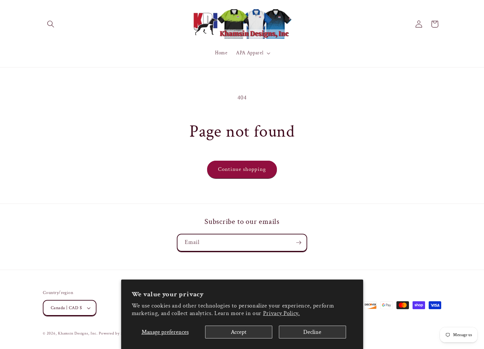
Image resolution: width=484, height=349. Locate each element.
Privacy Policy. (281, 313)
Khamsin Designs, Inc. (77, 333)
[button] (51, 24)
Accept (239, 332)
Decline (312, 332)
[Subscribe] (299, 243)
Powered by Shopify (116, 333)
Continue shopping (242, 169)
